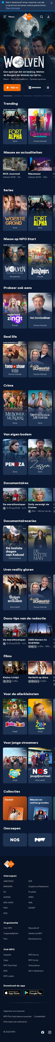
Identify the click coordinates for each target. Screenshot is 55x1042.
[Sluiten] (51, 3)
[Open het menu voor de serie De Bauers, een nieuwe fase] (49, 344)
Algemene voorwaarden (14, 1011)
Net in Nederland (35, 971)
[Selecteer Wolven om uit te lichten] (8, 94)
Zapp (6, 960)
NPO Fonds (33, 960)
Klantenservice (34, 939)
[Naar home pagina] (27, 16)
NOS (5, 913)
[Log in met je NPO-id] (48, 16)
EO (5, 892)
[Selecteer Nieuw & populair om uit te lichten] (47, 94)
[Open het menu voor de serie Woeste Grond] (24, 198)
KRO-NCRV (8, 903)
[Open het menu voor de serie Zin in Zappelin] (49, 701)
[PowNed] (40, 840)
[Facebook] (42, 1033)
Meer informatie (13, 8)
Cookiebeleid (39, 1017)
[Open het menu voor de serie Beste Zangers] (49, 247)
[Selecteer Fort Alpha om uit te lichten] (37, 94)
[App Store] (12, 993)
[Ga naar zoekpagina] (41, 16)
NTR (30, 881)
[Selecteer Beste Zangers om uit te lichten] (17, 94)
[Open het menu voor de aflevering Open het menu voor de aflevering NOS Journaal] (24, 160)
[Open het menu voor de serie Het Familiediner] (49, 295)
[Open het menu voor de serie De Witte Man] (49, 528)
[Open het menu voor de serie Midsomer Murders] (24, 393)
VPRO (31, 897)
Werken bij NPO (35, 933)
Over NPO (8, 928)
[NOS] (15, 840)
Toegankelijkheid (11, 933)
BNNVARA (8, 887)
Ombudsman (34, 966)
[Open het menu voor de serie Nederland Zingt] (24, 295)
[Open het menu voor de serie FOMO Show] (24, 344)
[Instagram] (49, 1033)
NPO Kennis (33, 955)
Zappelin (7, 955)
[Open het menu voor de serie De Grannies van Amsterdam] (49, 111)
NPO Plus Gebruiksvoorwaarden (18, 1017)
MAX (6, 908)
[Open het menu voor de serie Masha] (24, 701)
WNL (30, 903)
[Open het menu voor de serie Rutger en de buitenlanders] (24, 577)
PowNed (32, 892)
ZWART (31, 908)
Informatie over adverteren (15, 1022)
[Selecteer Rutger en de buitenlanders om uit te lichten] (27, 94)
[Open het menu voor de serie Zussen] (49, 442)
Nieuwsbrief (33, 928)
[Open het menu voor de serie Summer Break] (24, 750)
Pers (5, 939)
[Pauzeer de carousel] (47, 87)
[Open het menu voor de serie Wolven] (24, 247)
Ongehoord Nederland (38, 887)
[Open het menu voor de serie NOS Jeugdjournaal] (49, 750)
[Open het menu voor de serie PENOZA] (24, 442)
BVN (5, 971)
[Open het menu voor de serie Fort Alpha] (24, 111)
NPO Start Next (10, 966)
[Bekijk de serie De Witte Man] (40, 543)
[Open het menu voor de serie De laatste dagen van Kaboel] (24, 528)
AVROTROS (9, 881)
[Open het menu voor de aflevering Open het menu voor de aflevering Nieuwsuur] (49, 160)
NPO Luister (9, 976)
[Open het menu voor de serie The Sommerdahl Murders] (49, 393)
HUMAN (7, 897)
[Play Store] (33, 993)
